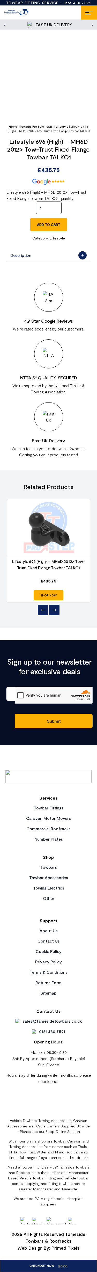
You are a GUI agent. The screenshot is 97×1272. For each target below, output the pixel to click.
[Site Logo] (16, 12)
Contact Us (49, 940)
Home (13, 126)
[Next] (54, 610)
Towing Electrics (48, 887)
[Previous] (43, 610)
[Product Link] (48, 527)
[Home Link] (48, 776)
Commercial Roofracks (48, 828)
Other (48, 898)
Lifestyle (62, 126)
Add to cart (48, 224)
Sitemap (48, 992)
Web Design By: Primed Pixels (48, 1248)
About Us (49, 930)
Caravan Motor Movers (48, 818)
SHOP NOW (48, 595)
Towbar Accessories (48, 877)
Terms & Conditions (49, 972)
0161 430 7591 (77, 3)
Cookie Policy (49, 951)
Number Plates (48, 838)
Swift (50, 126)
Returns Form (48, 982)
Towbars (48, 867)
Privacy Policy (48, 961)
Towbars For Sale (31, 126)
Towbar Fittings (48, 807)
